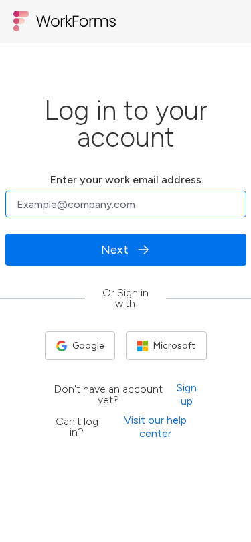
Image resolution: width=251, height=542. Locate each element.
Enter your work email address (125, 180)
